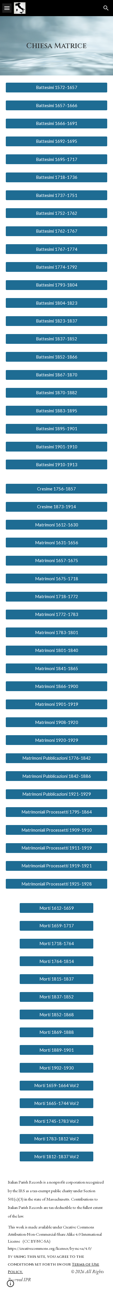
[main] (56, 45)
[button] (7, 8)
